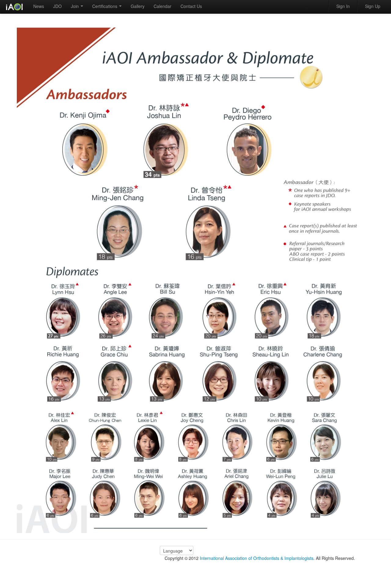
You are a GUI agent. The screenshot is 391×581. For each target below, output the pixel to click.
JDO (57, 6)
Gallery (137, 6)
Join (75, 6)
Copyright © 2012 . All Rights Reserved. (260, 558)
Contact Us (191, 6)
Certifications (105, 6)
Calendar (162, 6)
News (38, 6)
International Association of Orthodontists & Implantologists (256, 558)
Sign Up (372, 6)
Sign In (343, 6)
